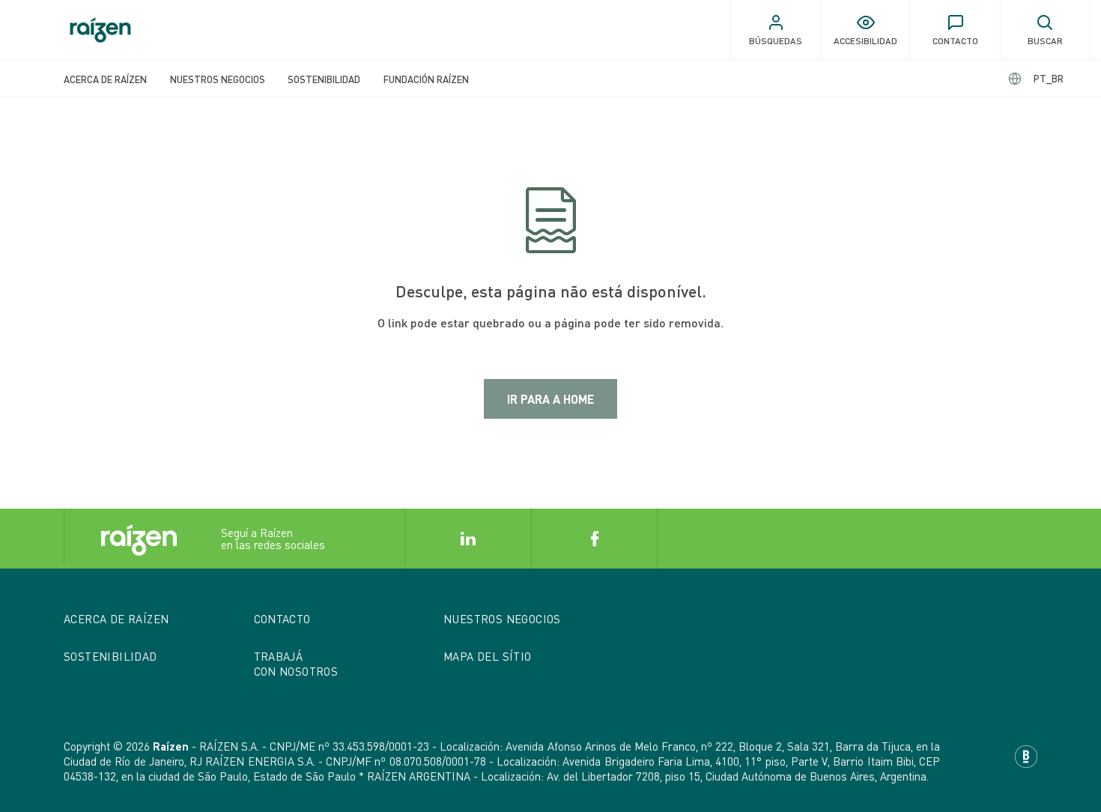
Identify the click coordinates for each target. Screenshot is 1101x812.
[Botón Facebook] (594, 539)
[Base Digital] (1026, 755)
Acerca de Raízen (105, 79)
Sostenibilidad (324, 79)
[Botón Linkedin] (467, 539)
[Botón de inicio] (100, 29)
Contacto (282, 618)
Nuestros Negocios (217, 79)
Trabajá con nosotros (296, 664)
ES (1036, 78)
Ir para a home (550, 399)
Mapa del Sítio (487, 656)
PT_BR (1049, 78)
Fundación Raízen (426, 79)
